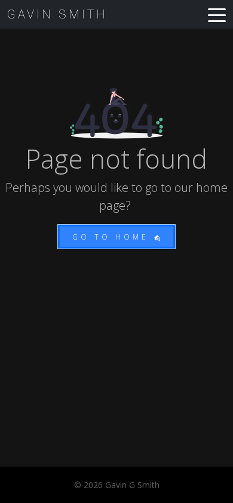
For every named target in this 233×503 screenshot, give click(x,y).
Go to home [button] (113, 237)
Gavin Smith (57, 14)
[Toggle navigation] (217, 14)
